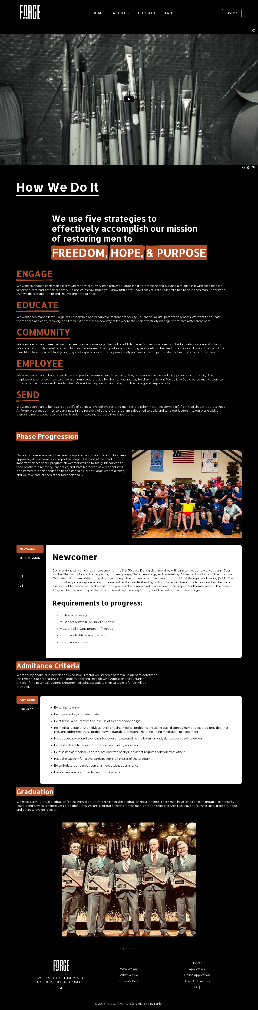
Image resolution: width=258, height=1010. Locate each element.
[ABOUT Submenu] (129, 13)
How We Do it (128, 981)
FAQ (169, 13)
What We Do (129, 975)
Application (197, 969)
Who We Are (129, 969)
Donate (197, 963)
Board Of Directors (197, 981)
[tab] (30, 549)
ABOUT (119, 13)
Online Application (197, 975)
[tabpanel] (144, 601)
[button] (135, 494)
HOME (98, 13)
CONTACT (147, 13)
